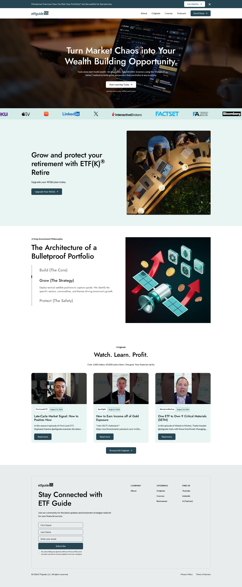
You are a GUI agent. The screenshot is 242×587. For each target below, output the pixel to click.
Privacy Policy (187, 574)
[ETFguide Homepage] (40, 13)
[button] (43, 436)
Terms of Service (203, 574)
